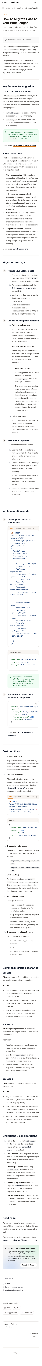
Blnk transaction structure (23, 288)
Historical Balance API (16, 788)
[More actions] (39, 2)
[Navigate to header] (4, 271)
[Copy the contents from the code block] (36, 528)
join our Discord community (25, 1240)
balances (18, 1185)
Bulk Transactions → (21, 249)
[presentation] (21, 528)
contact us (7, 1240)
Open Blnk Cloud (29, 1265)
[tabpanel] (23, 588)
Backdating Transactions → (24, 145)
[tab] (11, 528)
